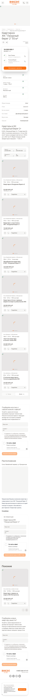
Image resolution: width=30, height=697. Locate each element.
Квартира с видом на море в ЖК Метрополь (11, 594)
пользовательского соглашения (17, 435)
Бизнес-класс (5, 30)
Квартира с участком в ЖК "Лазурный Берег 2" (11, 223)
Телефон (5, 428)
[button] (23, 2)
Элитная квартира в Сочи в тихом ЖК (9, 339)
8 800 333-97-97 (22, 671)
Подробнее (5, 511)
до (16, 149)
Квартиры (18, 29)
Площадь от (7, 154)
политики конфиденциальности (12, 436)
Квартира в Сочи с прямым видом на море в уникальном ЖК (14, 300)
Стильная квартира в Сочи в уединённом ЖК (11, 378)
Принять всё (22, 689)
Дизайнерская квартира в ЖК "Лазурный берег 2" (12, 262)
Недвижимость (10, 29)
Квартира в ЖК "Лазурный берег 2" (18, 30)
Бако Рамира (11, 55)
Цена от (6, 149)
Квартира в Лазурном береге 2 (14, 184)
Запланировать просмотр (15, 68)
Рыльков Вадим (12, 60)
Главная (3, 29)
